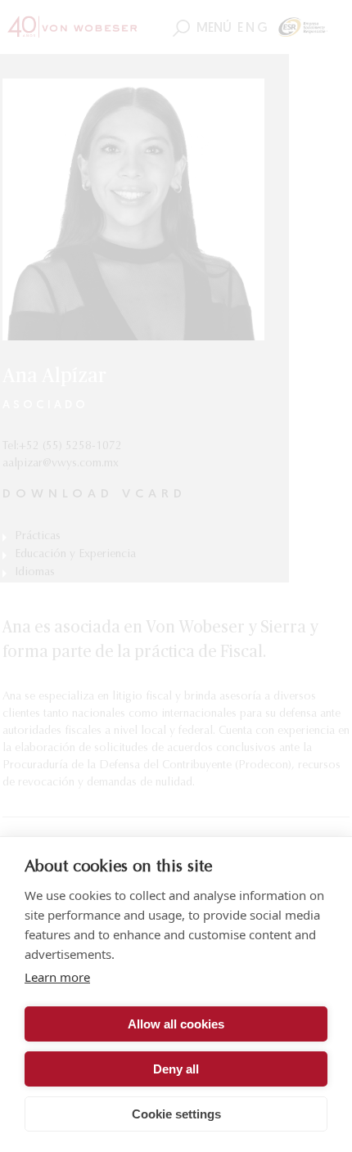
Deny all (176, 1069)
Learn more (57, 977)
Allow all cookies (176, 1024)
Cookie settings (176, 1114)
